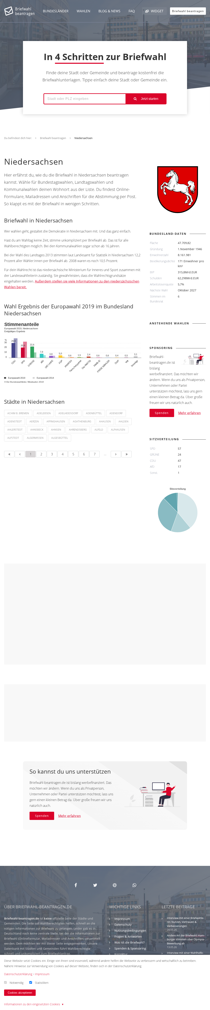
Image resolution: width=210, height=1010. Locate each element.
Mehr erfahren (189, 412)
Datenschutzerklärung (18, 974)
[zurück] (20, 454)
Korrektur (121, 954)
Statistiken (41, 982)
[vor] (116, 454)
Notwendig (16, 982)
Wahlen (83, 11)
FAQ (132, 11)
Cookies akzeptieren (20, 992)
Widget (156, 11)
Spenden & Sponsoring (130, 948)
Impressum (122, 919)
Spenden (162, 413)
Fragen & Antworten (128, 936)
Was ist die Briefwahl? (129, 942)
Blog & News (109, 11)
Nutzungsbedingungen (130, 930)
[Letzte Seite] (126, 454)
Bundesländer (55, 11)
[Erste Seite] (9, 454)
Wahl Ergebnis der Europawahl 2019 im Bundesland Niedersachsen (68, 310)
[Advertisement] (105, 614)
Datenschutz (123, 925)
